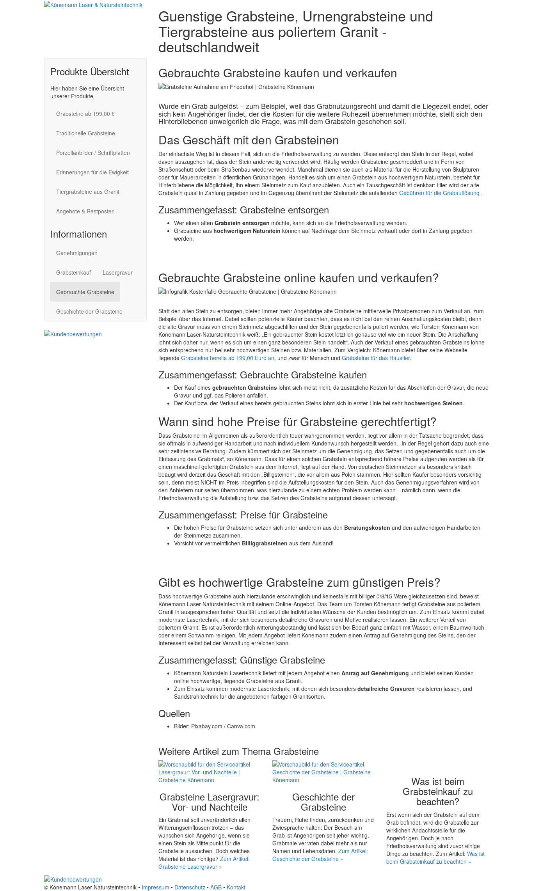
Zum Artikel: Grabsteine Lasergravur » (204, 862)
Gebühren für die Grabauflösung (440, 193)
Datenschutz (189, 887)
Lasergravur (118, 272)
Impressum (155, 887)
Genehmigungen (77, 253)
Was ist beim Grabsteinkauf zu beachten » (435, 857)
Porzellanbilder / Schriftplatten (93, 152)
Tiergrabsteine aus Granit (87, 191)
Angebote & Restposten (85, 211)
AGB (216, 887)
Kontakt (236, 887)
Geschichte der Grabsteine (89, 311)
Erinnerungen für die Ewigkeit (92, 172)
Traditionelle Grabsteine (85, 133)
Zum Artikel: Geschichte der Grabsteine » (320, 855)
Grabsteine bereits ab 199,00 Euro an (227, 358)
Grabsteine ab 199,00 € (85, 113)
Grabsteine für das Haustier (376, 358)
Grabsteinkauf (73, 272)
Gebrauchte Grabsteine (85, 292)
